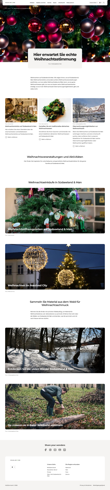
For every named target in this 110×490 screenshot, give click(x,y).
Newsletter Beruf (52, 470)
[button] (21, 130)
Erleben (32, 2)
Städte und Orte (41, 2)
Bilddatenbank (51, 467)
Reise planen (70, 2)
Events (49, 2)
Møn (66, 470)
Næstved (68, 467)
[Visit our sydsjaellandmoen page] (45, 449)
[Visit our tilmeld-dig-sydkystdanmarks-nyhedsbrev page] (59, 449)
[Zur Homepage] (10, 3)
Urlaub (9, 8)
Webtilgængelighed (99, 485)
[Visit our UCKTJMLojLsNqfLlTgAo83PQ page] (55, 449)
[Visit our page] (50, 449)
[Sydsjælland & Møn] (15, 460)
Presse (49, 472)
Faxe (66, 472)
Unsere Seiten (93, 2)
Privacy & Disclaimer (86, 485)
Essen (54, 2)
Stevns (67, 474)
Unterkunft (61, 2)
